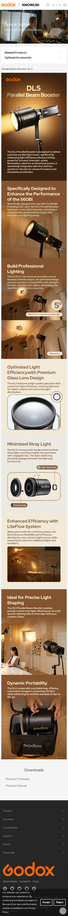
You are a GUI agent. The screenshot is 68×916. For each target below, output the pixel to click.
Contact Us (25, 881)
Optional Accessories (18, 57)
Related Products (16, 52)
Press (36, 881)
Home (7, 29)
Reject (59, 902)
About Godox (10, 881)
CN (53, 5)
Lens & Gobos (35, 29)
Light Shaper (19, 29)
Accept (46, 902)
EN (59, 5)
